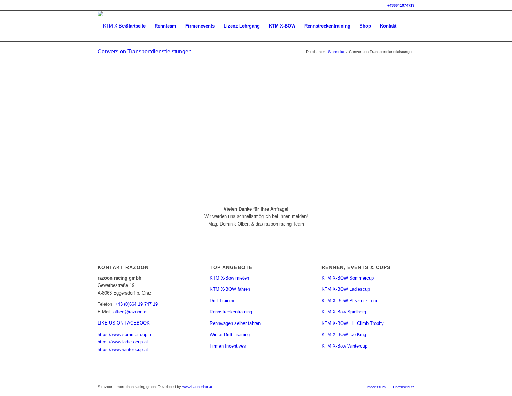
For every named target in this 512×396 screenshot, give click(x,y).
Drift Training (222, 300)
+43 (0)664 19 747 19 (136, 304)
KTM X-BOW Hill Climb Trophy (352, 323)
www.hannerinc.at (197, 386)
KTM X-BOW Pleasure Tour (349, 300)
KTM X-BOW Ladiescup (345, 289)
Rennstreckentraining (231, 311)
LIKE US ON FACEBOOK (124, 323)
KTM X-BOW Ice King (343, 334)
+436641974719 (400, 5)
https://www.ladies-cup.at (123, 341)
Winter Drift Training (230, 334)
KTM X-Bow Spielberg (343, 311)
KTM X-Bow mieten (229, 278)
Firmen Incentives (228, 346)
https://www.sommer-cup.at (125, 334)
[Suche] (407, 26)
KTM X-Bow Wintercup (344, 346)
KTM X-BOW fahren (230, 289)
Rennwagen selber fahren (235, 323)
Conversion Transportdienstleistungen (145, 51)
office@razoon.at (130, 311)
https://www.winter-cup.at (123, 349)
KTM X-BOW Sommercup (347, 278)
